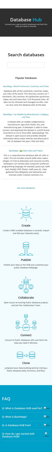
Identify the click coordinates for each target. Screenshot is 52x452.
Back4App (7, 86)
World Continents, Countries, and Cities (31, 86)
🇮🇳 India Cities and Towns (31, 150)
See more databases (26, 188)
